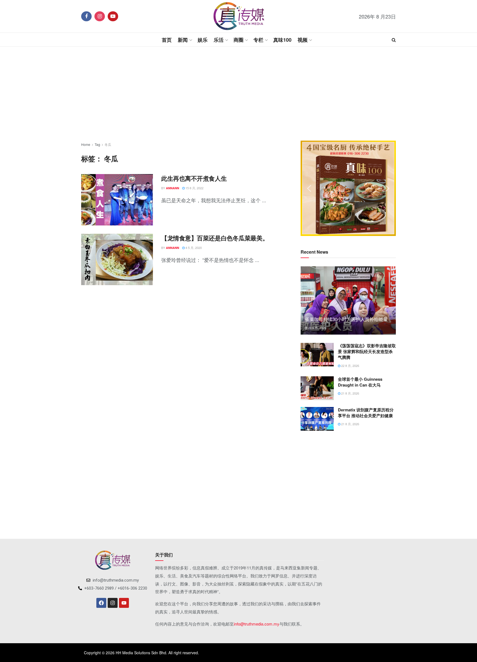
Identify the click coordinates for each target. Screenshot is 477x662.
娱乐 (203, 39)
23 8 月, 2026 (316, 327)
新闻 (183, 39)
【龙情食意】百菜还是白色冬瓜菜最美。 (214, 237)
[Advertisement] (238, 93)
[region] (348, 188)
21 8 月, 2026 (349, 393)
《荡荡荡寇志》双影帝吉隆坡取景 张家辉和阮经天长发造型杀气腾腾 (367, 351)
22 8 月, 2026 (349, 365)
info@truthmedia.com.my (256, 624)
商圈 (238, 39)
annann (172, 188)
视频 (303, 39)
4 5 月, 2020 (193, 247)
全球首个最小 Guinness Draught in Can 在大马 (360, 382)
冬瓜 (108, 144)
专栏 (258, 39)
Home (85, 144)
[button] (309, 188)
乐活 (219, 39)
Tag (97, 144)
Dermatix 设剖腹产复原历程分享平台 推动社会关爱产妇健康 (366, 413)
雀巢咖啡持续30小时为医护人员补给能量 (346, 319)
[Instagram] (113, 603)
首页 (167, 39)
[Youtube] (124, 603)
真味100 (282, 39)
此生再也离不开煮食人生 (194, 178)
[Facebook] (101, 603)
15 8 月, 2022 (194, 188)
